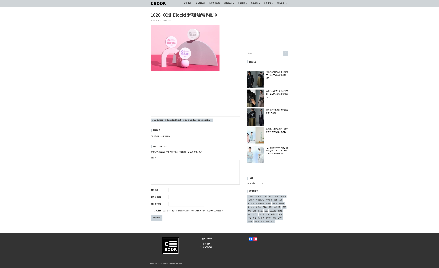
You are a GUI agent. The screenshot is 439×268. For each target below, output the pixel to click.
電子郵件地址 (157, 197)
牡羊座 (255, 214)
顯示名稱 (155, 190)
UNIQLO (283, 196)
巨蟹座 (265, 207)
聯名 (254, 218)
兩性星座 (280, 3)
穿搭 (249, 218)
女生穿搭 (251, 207)
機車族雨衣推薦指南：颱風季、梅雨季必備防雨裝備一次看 (277, 75)
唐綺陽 (268, 204)
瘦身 (280, 214)
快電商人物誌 (214, 3)
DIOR (265, 196)
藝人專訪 (261, 218)
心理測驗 (277, 207)
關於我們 (206, 244)
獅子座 (261, 214)
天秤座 (274, 204)
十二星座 (251, 204)
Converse (258, 196)
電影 (262, 221)
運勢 (274, 218)
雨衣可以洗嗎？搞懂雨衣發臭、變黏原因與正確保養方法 (277, 94)
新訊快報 (187, 3)
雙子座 (250, 221)
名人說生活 (200, 3)
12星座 (250, 196)
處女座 (268, 218)
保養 (275, 200)
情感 (284, 207)
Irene (169, 20)
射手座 (258, 207)
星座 (266, 211)
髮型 (272, 221)
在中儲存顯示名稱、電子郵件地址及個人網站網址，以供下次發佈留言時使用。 (188, 211)
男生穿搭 (274, 214)
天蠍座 (281, 204)
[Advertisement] (195, 97)
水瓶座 (280, 211)
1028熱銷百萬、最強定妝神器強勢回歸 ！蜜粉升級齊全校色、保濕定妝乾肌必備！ (182, 120)
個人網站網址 (156, 204)
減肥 (249, 214)
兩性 (280, 200)
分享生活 (267, 3)
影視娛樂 (254, 3)
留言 (153, 158)
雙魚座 (256, 221)
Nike (276, 196)
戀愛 (254, 211)
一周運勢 (251, 200)
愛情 (249, 211)
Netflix (271, 196)
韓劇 (267, 221)
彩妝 (270, 207)
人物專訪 (269, 200)
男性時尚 (228, 3)
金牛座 (280, 218)
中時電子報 (260, 200)
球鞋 (267, 214)
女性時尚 (241, 3)
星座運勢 (272, 211)
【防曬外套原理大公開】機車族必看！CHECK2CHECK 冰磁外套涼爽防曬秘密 (277, 151)
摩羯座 (260, 211)
